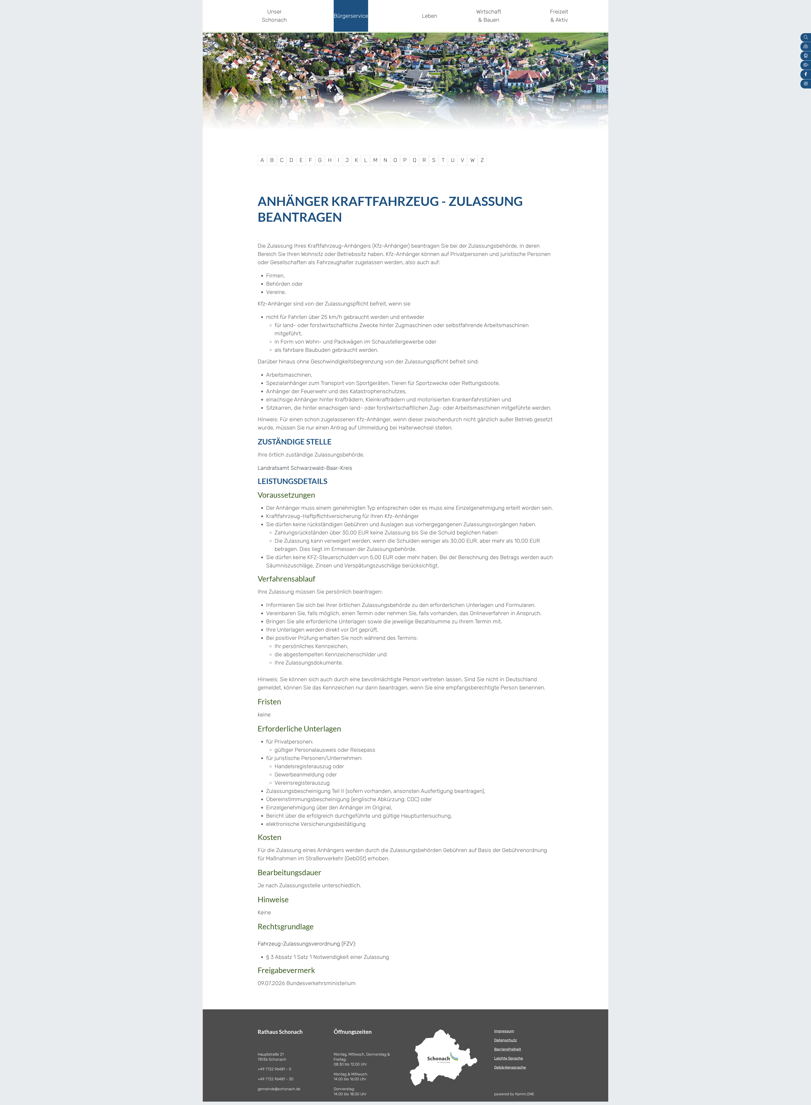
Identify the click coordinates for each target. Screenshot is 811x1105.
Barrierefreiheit (507, 1049)
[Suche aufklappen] (805, 37)
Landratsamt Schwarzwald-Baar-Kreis (305, 468)
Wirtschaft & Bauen (488, 15)
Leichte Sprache (508, 1058)
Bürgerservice (351, 16)
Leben (429, 16)
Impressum (504, 1031)
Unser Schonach (274, 15)
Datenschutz (505, 1040)
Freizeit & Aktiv (559, 15)
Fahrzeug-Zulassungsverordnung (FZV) (306, 944)
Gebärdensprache (510, 1067)
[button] (805, 46)
